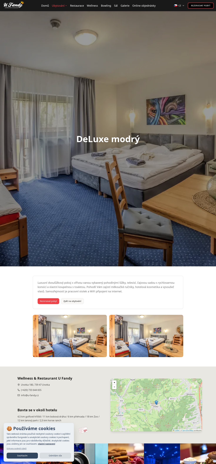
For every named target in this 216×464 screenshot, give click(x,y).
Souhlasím (22, 455)
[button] (156, 402)
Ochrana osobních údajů (16, 448)
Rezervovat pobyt (200, 5)
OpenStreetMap (187, 430)
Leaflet (176, 430)
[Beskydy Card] (83, 430)
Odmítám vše (55, 455)
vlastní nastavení (46, 443)
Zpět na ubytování (72, 301)
